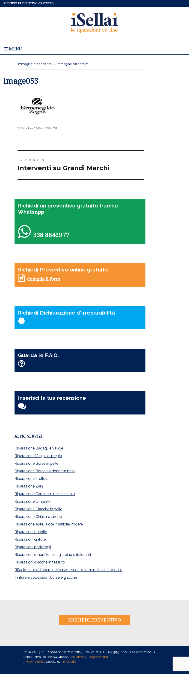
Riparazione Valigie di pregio (38, 456)
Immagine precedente (35, 64)
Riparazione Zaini (29, 486)
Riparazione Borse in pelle (36, 463)
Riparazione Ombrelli (32, 501)
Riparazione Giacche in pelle (38, 509)
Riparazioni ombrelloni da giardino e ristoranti (53, 554)
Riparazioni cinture (30, 539)
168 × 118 (51, 128)
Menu (15, 49)
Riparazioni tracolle (31, 532)
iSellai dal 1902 (95, 22)
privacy (28, 661)
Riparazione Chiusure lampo (38, 516)
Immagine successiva (73, 64)
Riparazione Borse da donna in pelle (45, 471)
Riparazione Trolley (31, 478)
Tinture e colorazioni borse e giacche (46, 577)
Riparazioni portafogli (33, 547)
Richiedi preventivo (94, 620)
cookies (40, 661)
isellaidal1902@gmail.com (89, 657)
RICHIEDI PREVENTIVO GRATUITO (28, 3)
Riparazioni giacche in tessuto (40, 562)
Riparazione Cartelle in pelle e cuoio (45, 494)
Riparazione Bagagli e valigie (39, 448)
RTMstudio (69, 661)
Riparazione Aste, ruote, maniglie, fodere (49, 524)
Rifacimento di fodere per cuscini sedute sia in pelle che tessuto (68, 570)
